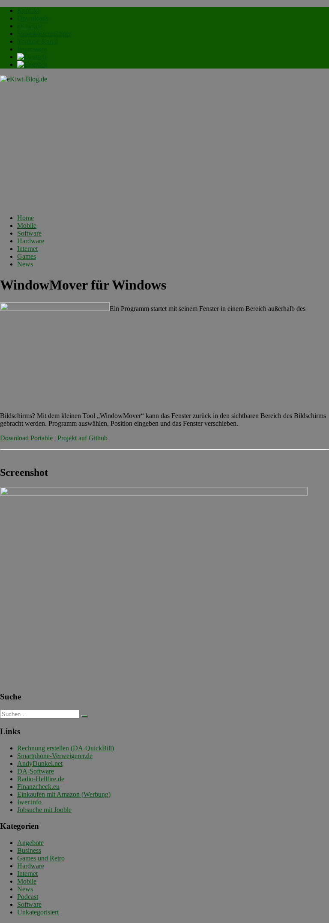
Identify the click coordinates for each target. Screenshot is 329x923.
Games (26, 256)
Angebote (30, 842)
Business (29, 850)
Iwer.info (29, 802)
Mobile (26, 225)
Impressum (32, 49)
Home (25, 217)
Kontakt (28, 10)
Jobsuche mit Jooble (44, 809)
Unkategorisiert (38, 912)
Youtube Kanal (37, 41)
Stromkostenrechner (44, 33)
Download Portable (26, 438)
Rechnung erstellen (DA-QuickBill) (65, 748)
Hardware (30, 241)
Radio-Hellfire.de (40, 779)
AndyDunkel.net (40, 763)
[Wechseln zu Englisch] (32, 64)
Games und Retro (41, 858)
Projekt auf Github (82, 438)
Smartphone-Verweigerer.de (55, 755)
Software (29, 233)
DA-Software (35, 771)
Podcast (27, 896)
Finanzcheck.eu (38, 786)
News (25, 264)
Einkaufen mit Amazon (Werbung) (64, 794)
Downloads (32, 18)
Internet (27, 248)
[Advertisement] (164, 147)
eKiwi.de (29, 26)
